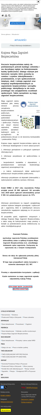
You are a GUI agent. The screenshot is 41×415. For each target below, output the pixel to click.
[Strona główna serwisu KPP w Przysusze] (3, 15)
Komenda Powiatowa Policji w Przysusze (14, 364)
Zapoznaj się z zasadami (27, 399)
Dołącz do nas (6, 347)
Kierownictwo (6, 315)
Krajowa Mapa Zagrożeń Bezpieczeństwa (15, 333)
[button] (37, 16)
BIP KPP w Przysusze (32, 388)
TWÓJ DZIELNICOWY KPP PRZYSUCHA (15, 354)
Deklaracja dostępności (7, 402)
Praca (3, 344)
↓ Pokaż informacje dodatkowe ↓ (20, 45)
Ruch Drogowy (6, 337)
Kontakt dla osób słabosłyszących (12, 369)
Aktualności (15, 34)
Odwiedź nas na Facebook (2, 387)
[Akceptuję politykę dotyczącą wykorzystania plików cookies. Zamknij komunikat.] (38, 1)
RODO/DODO (5, 377)
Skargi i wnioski (30, 369)
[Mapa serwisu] (6, 15)
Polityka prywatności (26, 402)
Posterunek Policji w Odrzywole (11, 317)
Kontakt (3, 360)
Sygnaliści (5, 371)
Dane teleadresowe (8, 324)
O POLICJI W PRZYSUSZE (8, 311)
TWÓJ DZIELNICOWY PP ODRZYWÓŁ (14, 357)
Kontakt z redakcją (5, 395)
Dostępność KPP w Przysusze (26, 371)
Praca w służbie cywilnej (20, 347)
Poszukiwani (20, 324)
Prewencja (4, 328)
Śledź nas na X (5, 387)
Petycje (12, 371)
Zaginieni (29, 324)
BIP (2, 375)
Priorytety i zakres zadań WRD (25, 340)
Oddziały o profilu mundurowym (26, 331)
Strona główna (5, 34)
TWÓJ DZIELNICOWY (7, 351)
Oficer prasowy (28, 366)
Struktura (15, 315)
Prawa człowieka (28, 317)
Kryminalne (5, 321)
